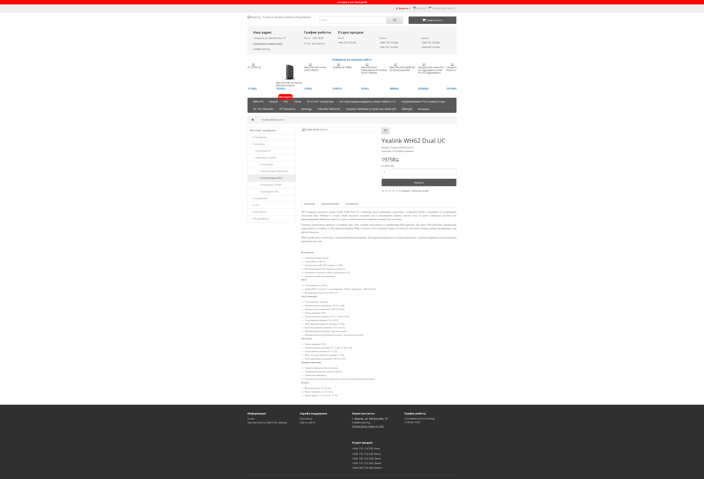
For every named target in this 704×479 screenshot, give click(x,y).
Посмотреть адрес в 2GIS (268, 43)
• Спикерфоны (258, 198)
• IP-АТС (255, 205)
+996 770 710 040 (389, 42)
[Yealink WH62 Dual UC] (338, 129)
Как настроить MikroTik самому (267, 422)
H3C (285, 100)
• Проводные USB (264, 191)
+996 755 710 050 (389, 47)
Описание (309, 203)
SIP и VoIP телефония (320, 101)
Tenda (297, 101)
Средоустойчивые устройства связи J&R (371, 109)
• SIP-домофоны (259, 218)
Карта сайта (307, 422)
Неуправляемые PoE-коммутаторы (423, 101)
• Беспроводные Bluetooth (269, 171)
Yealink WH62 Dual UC (273, 119)
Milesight (407, 109)
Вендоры (423, 109)
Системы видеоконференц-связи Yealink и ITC (367, 101)
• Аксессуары (261, 164)
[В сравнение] (386, 130)
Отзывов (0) (351, 203)
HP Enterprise (287, 109)
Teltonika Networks (328, 109)
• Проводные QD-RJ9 (265, 184)
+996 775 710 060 (430, 42)
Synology (306, 109)
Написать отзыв (419, 190)
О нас (250, 418)
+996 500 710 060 (430, 47)
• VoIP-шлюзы (258, 211)
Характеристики (330, 203)
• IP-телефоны (258, 137)
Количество (388, 165)
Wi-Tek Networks (263, 109)
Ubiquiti (273, 101)
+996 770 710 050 (347, 42)
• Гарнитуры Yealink (263, 157)
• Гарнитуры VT (260, 150)
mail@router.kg (261, 49)
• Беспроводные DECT (266, 178)
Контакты (306, 418)
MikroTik (258, 101)
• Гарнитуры (257, 144)
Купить (419, 182)
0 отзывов (404, 190)
